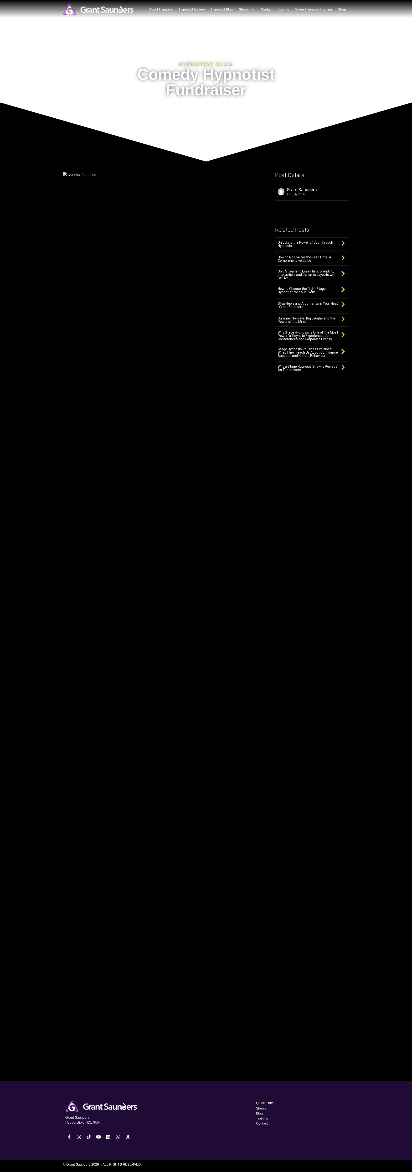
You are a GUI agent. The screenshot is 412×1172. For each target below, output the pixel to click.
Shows (244, 9)
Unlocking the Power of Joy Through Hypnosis (305, 244)
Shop (342, 9)
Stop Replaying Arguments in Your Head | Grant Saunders (308, 305)
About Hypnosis (161, 9)
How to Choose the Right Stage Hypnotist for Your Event (302, 290)
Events (284, 9)
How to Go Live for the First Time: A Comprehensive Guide (304, 258)
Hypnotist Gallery (192, 9)
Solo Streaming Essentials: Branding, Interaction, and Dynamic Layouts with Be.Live (307, 274)
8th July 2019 (296, 194)
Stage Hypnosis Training (313, 9)
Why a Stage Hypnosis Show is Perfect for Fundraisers (307, 368)
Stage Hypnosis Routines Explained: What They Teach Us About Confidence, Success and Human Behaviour (308, 352)
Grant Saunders (302, 189)
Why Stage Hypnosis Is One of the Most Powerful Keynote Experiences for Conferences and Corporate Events (308, 335)
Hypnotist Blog (222, 9)
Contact (267, 9)
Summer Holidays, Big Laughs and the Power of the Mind (306, 320)
